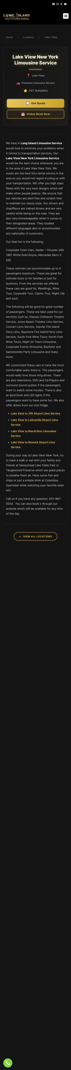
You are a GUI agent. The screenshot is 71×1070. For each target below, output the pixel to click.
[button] (66, 16)
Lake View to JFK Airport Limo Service (35, 413)
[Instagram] (58, 3)
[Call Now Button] (7, 1063)
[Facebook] (54, 3)
